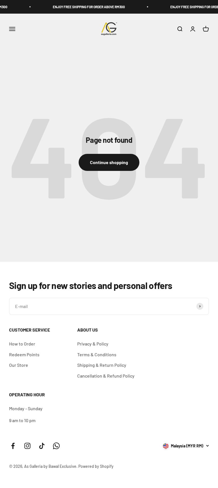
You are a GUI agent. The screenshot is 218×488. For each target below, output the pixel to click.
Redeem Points (24, 354)
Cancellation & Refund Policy (106, 375)
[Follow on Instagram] (27, 446)
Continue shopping (109, 162)
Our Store (18, 365)
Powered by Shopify (96, 466)
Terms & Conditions (96, 354)
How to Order (22, 343)
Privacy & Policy (92, 343)
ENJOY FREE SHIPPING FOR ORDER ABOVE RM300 (86, 7)
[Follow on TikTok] (42, 446)
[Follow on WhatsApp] (56, 446)
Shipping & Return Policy (101, 365)
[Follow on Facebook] (13, 446)
